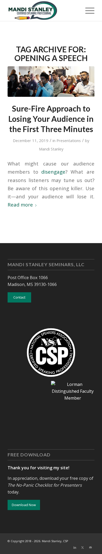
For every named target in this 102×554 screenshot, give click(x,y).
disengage (53, 171)
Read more (20, 204)
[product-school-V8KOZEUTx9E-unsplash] (51, 81)
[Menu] (87, 10)
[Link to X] (83, 547)
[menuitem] (87, 10)
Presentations (68, 140)
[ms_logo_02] (42, 10)
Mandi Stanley (51, 149)
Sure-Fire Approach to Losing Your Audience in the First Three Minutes (51, 119)
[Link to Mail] (90, 547)
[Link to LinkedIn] (75, 547)
